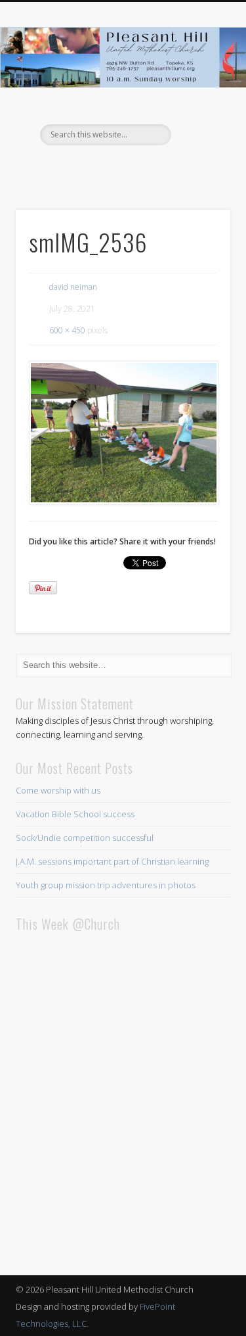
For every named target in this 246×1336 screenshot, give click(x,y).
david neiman (73, 287)
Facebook (121, 167)
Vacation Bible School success (75, 814)
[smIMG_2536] (123, 433)
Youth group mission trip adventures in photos (105, 885)
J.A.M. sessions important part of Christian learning (112, 861)
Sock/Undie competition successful (85, 838)
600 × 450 (67, 330)
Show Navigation (199, 117)
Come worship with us (58, 790)
